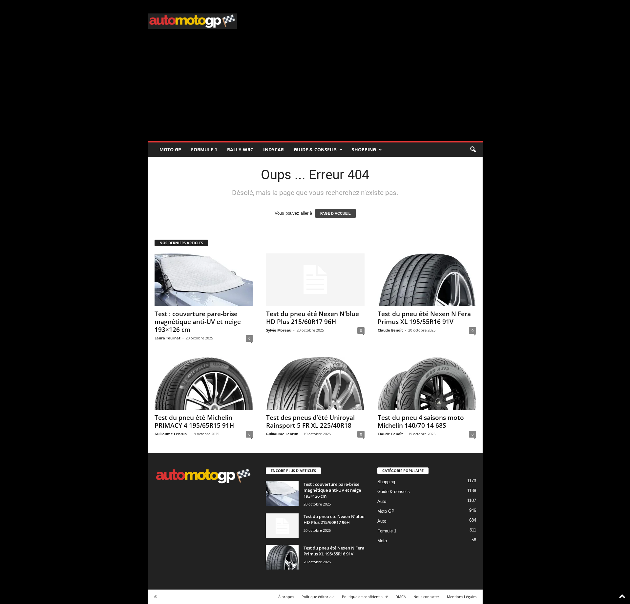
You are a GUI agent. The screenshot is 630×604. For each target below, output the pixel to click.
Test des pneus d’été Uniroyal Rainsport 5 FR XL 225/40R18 (310, 421)
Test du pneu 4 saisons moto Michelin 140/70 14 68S (421, 421)
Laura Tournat (167, 337)
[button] (473, 149)
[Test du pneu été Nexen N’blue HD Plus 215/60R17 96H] (315, 279)
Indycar (273, 149)
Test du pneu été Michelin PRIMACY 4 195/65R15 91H (194, 421)
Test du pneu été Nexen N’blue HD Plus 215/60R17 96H (312, 318)
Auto (381, 501)
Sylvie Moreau (278, 330)
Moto (382, 540)
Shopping (364, 149)
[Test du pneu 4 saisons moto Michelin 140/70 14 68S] (427, 383)
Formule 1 (204, 149)
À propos (286, 596)
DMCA (400, 596)
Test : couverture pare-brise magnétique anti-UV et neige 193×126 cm (198, 322)
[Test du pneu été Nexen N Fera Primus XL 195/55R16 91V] (427, 279)
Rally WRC (240, 149)
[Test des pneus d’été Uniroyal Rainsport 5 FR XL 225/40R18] (315, 383)
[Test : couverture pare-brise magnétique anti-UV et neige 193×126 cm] (204, 279)
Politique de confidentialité (365, 596)
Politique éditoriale (318, 596)
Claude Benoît (390, 330)
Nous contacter (426, 596)
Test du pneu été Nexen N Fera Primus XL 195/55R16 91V (424, 318)
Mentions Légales (461, 596)
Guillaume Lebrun (171, 433)
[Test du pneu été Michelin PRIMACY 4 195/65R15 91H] (204, 383)
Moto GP (170, 149)
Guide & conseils (315, 149)
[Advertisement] (315, 92)
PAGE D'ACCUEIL (335, 213)
